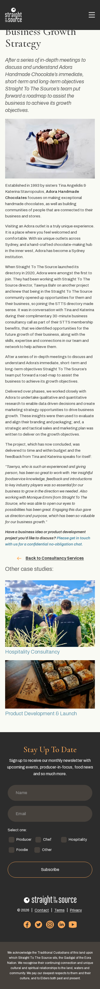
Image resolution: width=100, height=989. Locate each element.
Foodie (22, 850)
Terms (59, 910)
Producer (23, 839)
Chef (47, 839)
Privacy (76, 910)
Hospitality (78, 839)
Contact (42, 910)
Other (47, 850)
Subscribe (50, 869)
